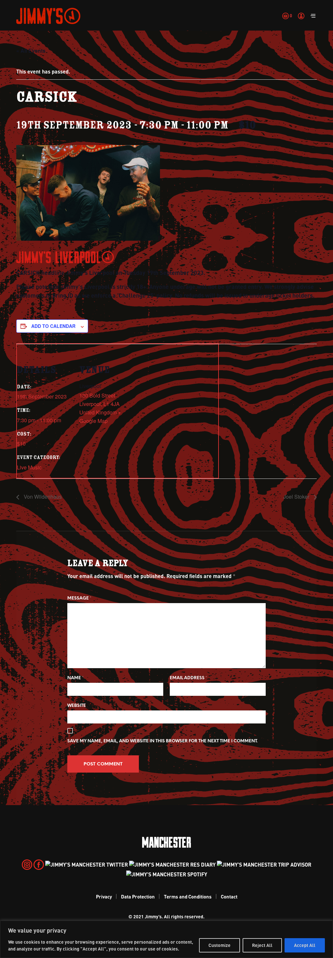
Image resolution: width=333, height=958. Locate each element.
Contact (229, 896)
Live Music (29, 467)
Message (79, 598)
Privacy (104, 896)
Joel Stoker (297, 496)
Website (76, 706)
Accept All (304, 945)
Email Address (188, 678)
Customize (219, 945)
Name (75, 678)
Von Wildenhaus (42, 496)
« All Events (31, 50)
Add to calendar (53, 326)
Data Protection (138, 896)
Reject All (262, 945)
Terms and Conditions (188, 896)
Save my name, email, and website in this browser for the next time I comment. (162, 741)
